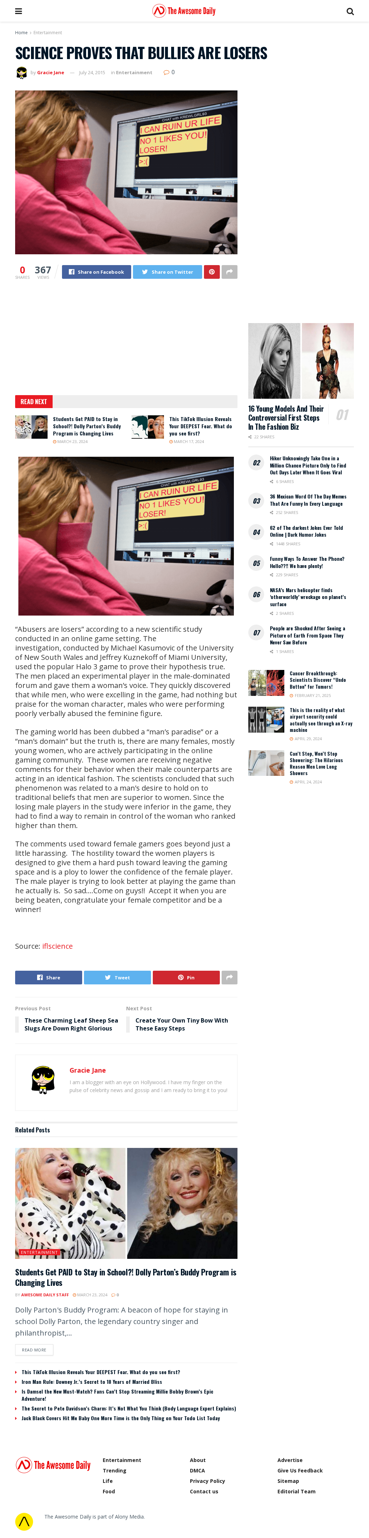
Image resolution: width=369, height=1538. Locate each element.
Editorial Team (296, 1491)
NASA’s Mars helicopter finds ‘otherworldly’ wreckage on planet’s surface (308, 597)
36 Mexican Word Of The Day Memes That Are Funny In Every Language (308, 499)
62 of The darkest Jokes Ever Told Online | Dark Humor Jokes (306, 531)
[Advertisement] (126, 341)
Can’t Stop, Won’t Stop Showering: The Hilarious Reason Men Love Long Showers (316, 763)
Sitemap (288, 1480)
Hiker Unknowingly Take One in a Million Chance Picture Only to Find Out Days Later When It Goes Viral (308, 465)
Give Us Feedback (300, 1470)
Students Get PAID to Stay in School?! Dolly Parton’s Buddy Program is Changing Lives (87, 426)
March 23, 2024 (72, 441)
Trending (114, 1470)
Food (109, 1491)
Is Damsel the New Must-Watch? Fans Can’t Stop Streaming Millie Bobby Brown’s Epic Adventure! (117, 1394)
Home (21, 33)
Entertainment (48, 33)
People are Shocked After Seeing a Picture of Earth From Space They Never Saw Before (307, 635)
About (198, 1460)
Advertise (290, 1460)
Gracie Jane (50, 72)
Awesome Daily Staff (45, 1294)
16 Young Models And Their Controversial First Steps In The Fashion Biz (286, 417)
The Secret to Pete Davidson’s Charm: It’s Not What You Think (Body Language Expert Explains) (129, 1408)
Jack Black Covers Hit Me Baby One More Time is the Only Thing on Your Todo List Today (121, 1418)
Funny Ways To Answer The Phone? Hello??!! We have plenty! (307, 562)
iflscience (57, 946)
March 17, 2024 (188, 441)
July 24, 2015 (92, 72)
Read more (34, 1350)
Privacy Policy (207, 1480)
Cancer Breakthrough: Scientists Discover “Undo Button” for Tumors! (318, 680)
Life (108, 1480)
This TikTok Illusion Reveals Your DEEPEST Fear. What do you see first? (200, 426)
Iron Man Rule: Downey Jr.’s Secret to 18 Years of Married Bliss (92, 1381)
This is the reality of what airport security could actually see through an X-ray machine (321, 719)
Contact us (204, 1491)
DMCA (197, 1470)
